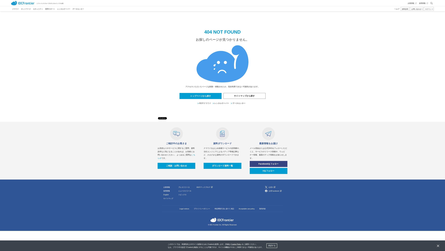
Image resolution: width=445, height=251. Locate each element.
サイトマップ (168, 198)
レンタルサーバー (221, 103)
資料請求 (405, 9)
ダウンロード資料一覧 (222, 166)
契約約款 (262, 209)
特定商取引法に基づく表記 (224, 209)
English (166, 195)
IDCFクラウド (205, 103)
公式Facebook (274, 191)
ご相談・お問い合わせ (176, 166)
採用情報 (166, 191)
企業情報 (166, 187)
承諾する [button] (272, 246)
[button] (264, 247)
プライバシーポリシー (202, 209)
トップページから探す (200, 96)
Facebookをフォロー (268, 164)
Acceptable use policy (247, 209)
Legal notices (184, 209)
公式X (271, 187)
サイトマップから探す (244, 96)
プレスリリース (184, 187)
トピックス (182, 195)
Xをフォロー (268, 171)
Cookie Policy (236, 244)
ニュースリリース (184, 191)
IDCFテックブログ (204, 187)
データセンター (238, 103)
